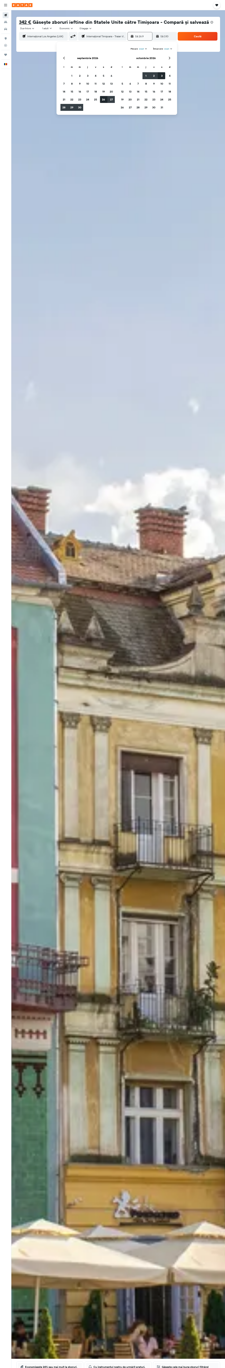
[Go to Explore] (5, 38)
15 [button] (72, 91)
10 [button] (87, 83)
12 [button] (103, 83)
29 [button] (71, 107)
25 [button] (95, 99)
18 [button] (95, 91)
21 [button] (64, 99)
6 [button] (111, 75)
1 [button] (71, 75)
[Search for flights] (5, 15)
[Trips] (5, 54)
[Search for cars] (5, 29)
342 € (25, 22)
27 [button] (111, 99)
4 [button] (95, 75)
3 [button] (87, 75)
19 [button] (103, 91)
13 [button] (111, 83)
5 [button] (103, 75)
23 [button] (79, 99)
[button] (5, 5)
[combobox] (27, 28)
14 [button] (64, 91)
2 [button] (80, 75)
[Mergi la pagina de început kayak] (22, 5)
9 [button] (80, 83)
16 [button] (80, 91)
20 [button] (111, 91)
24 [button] (87, 99)
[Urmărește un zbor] (5, 45)
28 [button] (63, 107)
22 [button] (71, 99)
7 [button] (64, 83)
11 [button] (96, 83)
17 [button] (87, 91)
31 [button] (162, 107)
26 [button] (103, 99)
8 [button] (72, 83)
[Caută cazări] (5, 22)
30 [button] (79, 107)
